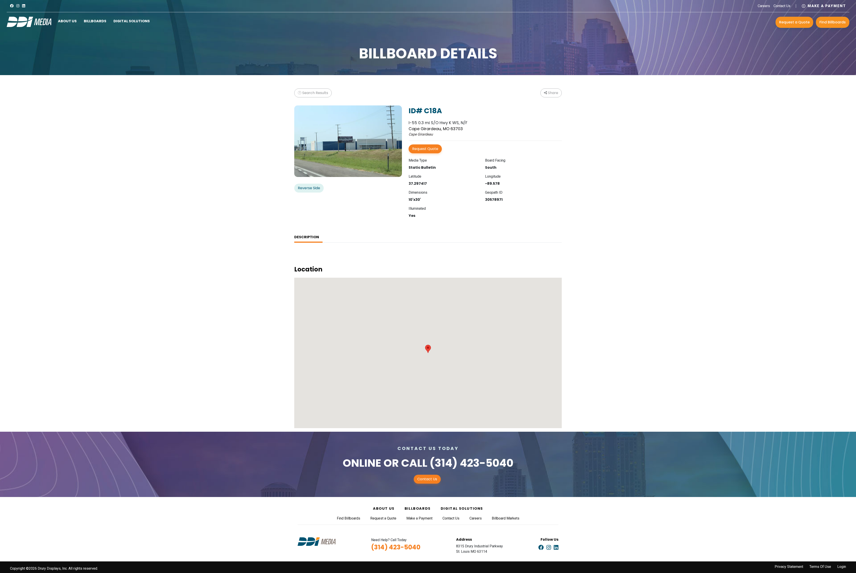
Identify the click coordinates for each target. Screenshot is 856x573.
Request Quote (425, 148)
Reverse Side (309, 188)
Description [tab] (306, 237)
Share (552, 92)
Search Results (314, 92)
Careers (764, 6)
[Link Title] (12, 6)
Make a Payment (827, 6)
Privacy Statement (789, 567)
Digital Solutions (131, 21)
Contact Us (782, 6)
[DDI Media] (29, 21)
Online (362, 463)
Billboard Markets (505, 518)
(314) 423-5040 (471, 463)
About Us (67, 21)
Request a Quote (794, 22)
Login (841, 567)
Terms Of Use (820, 567)
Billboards (95, 21)
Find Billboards (832, 22)
